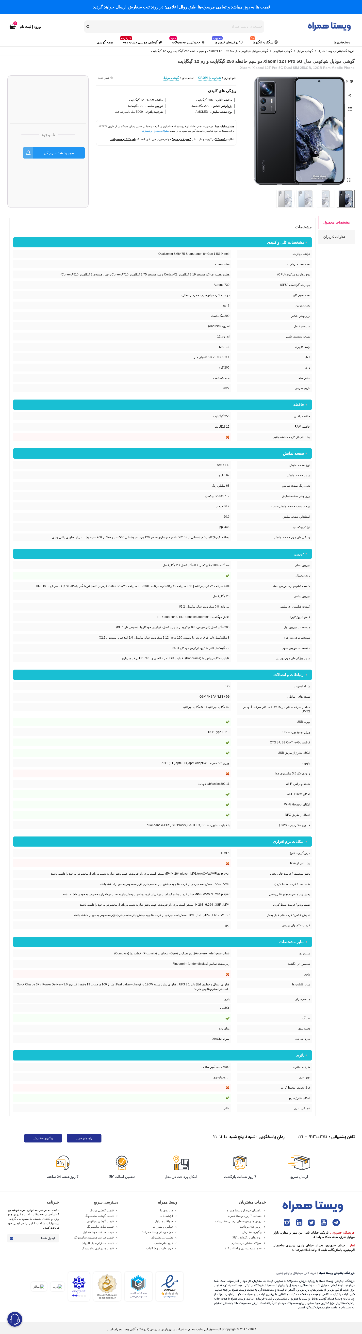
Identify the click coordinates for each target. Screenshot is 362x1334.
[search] (88, 26)
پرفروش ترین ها (225, 41)
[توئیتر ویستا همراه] (311, 1222)
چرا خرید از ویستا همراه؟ (157, 1232)
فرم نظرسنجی (163, 1243)
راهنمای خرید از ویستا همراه (244, 1210)
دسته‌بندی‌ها (342, 42)
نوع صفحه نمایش (221, 111)
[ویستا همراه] (330, 26)
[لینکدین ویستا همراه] (299, 1222)
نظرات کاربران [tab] (334, 237)
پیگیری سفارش (43, 1138)
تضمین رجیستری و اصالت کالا (243, 1248)
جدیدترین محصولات (185, 41)
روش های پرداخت (251, 1226)
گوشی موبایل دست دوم (139, 41)
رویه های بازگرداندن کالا (247, 1237)
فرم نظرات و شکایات (159, 1248)
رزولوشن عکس (222, 106)
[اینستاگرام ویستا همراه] (287, 1222)
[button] (251, 131)
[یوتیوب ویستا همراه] (324, 1222)
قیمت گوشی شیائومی (100, 1221)
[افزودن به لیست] (350, 109)
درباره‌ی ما (166, 1210)
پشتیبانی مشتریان (162, 1237)
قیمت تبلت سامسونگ (100, 1226)
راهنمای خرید (84, 1138)
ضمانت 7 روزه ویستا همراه (245, 1216)
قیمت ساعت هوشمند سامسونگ (94, 1237)
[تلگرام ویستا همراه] (336, 1222)
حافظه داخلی (223, 100)
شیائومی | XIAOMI (209, 78)
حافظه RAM (155, 100)
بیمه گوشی (105, 42)
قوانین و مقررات (163, 1226)
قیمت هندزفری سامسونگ (98, 1248)
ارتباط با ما (166, 1216)
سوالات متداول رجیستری (246, 1243)
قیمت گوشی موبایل (102, 1210)
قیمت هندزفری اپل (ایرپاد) (98, 1243)
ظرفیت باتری (154, 111)
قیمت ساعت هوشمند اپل (98, 1232)
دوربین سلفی (154, 106)
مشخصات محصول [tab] (336, 222)
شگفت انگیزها (262, 41)
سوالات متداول (164, 1221)
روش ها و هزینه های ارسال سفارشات (238, 1221)
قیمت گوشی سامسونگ (99, 1216)
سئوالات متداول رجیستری (155, 130)
